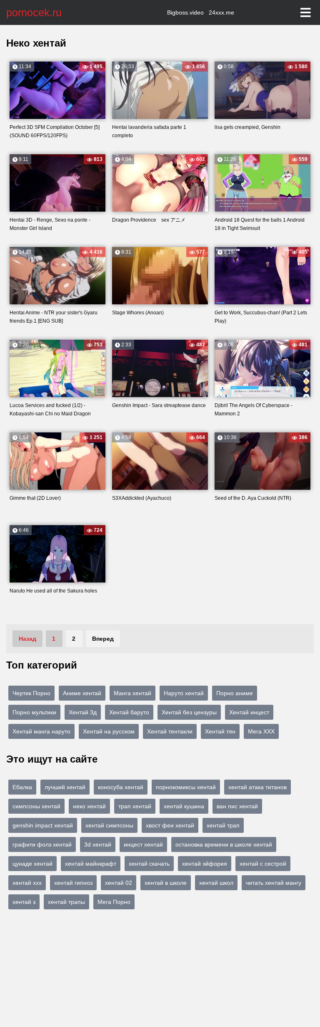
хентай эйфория (204, 863)
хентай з (23, 902)
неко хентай (89, 806)
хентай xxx (27, 882)
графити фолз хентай (42, 844)
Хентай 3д (83, 712)
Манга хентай (132, 693)
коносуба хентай (120, 787)
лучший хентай (65, 787)
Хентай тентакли (169, 731)
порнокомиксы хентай (186, 787)
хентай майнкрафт (90, 863)
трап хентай (134, 806)
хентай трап (223, 825)
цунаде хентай (32, 863)
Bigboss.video (185, 12)
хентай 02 (118, 882)
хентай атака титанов (257, 787)
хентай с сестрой (263, 863)
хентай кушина (184, 806)
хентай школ (216, 882)
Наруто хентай (184, 693)
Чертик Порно (31, 693)
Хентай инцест (249, 712)
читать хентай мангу (273, 882)
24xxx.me (221, 12)
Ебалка (22, 787)
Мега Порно (114, 902)
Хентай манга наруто (41, 731)
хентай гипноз (73, 882)
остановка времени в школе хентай (223, 844)
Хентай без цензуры (189, 712)
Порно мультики (34, 712)
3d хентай (97, 844)
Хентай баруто (129, 712)
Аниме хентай (82, 693)
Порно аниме (234, 693)
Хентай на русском (109, 731)
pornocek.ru (34, 12)
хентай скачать (149, 863)
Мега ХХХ (261, 731)
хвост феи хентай (170, 825)
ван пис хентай (237, 806)
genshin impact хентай (42, 825)
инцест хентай (143, 844)
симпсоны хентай (36, 806)
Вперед (103, 638)
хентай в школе (166, 882)
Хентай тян (220, 731)
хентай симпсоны (109, 825)
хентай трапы (66, 902)
